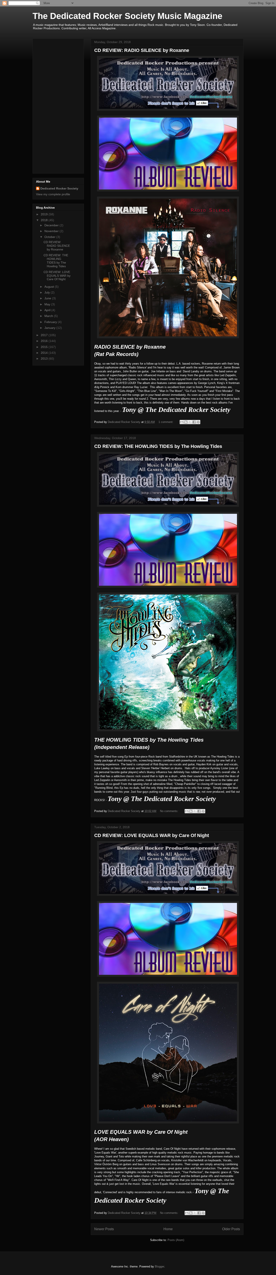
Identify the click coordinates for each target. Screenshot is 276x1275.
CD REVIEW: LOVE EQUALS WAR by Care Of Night (151, 835)
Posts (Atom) (176, 1240)
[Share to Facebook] (194, 422)
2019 (45, 214)
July (47, 292)
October (50, 237)
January (50, 327)
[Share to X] (190, 422)
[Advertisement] (53, 104)
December (52, 225)
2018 (45, 220)
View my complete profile (53, 194)
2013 (45, 358)
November (52, 231)
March (49, 316)
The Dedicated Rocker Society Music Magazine (127, 16)
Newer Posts (104, 1229)
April (47, 310)
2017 (45, 335)
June (48, 298)
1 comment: (166, 422)
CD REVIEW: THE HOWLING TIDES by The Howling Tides (158, 446)
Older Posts (231, 1229)
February (51, 322)
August (49, 286)
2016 (45, 341)
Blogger (159, 1266)
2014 (45, 352)
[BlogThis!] (186, 422)
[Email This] (182, 422)
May (47, 304)
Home (168, 1229)
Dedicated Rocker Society (59, 188)
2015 (45, 347)
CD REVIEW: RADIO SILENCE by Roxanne (141, 50)
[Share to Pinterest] (198, 422)
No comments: (169, 811)
